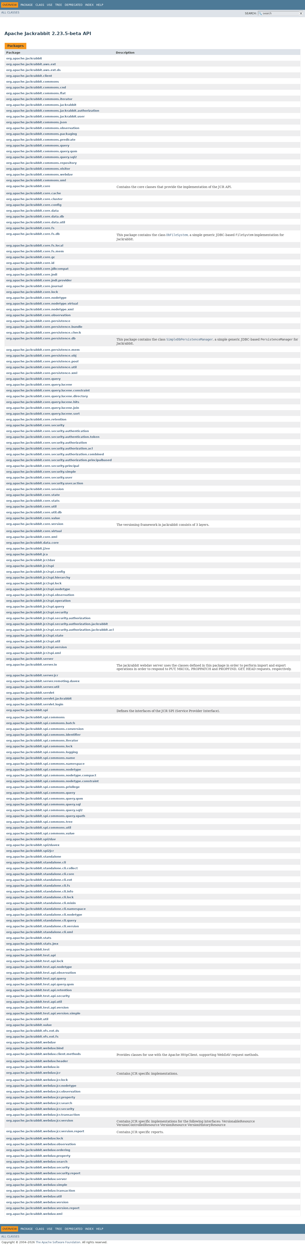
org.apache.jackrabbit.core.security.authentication (47, 431)
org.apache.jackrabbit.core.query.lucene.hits (42, 402)
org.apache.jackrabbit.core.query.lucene (39, 384)
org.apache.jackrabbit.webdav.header (37, 1061)
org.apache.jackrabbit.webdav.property (38, 1155)
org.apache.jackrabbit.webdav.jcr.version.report (45, 1131)
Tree (58, 4)
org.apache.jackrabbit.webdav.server (36, 1179)
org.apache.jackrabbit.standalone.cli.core (40, 874)
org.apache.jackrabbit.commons (32, 81)
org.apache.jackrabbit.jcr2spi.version (36, 647)
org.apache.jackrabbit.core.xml (31, 537)
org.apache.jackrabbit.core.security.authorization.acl (49, 448)
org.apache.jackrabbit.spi (27, 710)
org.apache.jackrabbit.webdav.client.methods (43, 1054)
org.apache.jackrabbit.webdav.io (32, 1067)
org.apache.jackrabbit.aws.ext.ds (33, 70)
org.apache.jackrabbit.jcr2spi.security (37, 612)
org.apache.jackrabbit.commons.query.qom (41, 151)
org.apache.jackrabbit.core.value (33, 518)
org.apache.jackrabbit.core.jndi (31, 274)
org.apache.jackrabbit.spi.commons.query (40, 792)
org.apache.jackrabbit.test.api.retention (39, 990)
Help (99, 4)
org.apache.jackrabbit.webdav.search (36, 1161)
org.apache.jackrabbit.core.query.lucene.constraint (48, 390)
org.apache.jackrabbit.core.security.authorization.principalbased (59, 460)
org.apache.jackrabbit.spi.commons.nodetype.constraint (52, 781)
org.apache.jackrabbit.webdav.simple (36, 1184)
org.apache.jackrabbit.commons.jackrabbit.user (45, 116)
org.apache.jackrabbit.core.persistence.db (40, 338)
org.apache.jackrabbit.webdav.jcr (33, 1072)
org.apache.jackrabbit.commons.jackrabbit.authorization (52, 110)
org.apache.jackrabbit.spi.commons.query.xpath (45, 816)
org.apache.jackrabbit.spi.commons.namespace (45, 763)
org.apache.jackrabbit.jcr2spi (30, 566)
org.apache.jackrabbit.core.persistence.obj (41, 355)
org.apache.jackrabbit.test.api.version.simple (43, 1013)
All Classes (10, 12)
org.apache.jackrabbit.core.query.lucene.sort (43, 413)
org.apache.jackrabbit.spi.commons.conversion (45, 729)
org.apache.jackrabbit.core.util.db (34, 512)
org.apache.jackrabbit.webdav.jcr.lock (37, 1080)
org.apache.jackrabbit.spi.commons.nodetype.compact (51, 775)
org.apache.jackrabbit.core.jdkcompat (37, 268)
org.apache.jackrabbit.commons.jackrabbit (41, 105)
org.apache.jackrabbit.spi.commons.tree (39, 821)
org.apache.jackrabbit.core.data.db (35, 216)
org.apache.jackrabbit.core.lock (32, 292)
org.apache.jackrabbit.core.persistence (38, 321)
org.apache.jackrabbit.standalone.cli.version (42, 926)
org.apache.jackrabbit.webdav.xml (34, 1214)
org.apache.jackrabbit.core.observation (38, 315)
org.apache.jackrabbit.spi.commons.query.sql (43, 804)
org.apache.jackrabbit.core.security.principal (42, 466)
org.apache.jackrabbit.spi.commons (35, 717)
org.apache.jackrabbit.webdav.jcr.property (40, 1097)
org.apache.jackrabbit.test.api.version (37, 1007)
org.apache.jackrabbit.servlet (30, 692)
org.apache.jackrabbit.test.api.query (36, 978)
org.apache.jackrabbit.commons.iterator (39, 99)
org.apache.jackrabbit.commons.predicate (40, 139)
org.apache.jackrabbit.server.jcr (32, 675)
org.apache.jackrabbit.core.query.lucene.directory (47, 396)
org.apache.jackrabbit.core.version (34, 524)
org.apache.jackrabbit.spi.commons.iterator (42, 740)
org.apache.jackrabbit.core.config (33, 205)
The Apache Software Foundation (58, 1242)
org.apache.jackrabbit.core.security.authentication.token (52, 437)
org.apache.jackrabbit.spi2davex (32, 845)
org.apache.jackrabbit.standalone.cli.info (39, 891)
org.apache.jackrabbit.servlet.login (34, 704)
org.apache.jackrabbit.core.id (30, 263)
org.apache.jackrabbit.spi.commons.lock (39, 746)
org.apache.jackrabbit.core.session (35, 489)
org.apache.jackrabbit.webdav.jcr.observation (43, 1091)
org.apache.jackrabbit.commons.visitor (38, 168)
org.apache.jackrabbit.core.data (32, 210)
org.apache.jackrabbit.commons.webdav (39, 174)
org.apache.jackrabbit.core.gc (30, 257)
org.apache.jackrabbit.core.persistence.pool (42, 361)
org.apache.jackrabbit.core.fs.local (34, 245)
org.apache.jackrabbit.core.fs (30, 228)
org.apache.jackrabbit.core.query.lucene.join (42, 407)
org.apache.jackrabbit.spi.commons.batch (40, 723)
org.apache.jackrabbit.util (27, 1019)
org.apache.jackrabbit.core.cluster (34, 199)
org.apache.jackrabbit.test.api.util (34, 1001)
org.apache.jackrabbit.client (29, 75)
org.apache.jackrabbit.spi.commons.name (40, 758)
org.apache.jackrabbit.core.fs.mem (35, 251)
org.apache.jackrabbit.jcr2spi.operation (38, 600)
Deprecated (73, 4)
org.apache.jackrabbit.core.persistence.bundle (44, 326)
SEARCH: (251, 13)
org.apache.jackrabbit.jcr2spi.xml (33, 653)
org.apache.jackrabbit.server (29, 658)
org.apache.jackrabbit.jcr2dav (30, 560)
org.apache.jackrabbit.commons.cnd (36, 87)
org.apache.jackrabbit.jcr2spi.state (34, 635)
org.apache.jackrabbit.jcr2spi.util (33, 641)
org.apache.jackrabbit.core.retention (36, 419)
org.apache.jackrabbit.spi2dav (31, 839)
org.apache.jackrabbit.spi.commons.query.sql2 (44, 810)
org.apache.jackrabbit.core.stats (33, 500)
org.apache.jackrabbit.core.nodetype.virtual (42, 303)
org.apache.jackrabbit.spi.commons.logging (42, 752)
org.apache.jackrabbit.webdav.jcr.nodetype (41, 1085)
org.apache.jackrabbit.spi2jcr (30, 850)
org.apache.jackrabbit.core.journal (34, 286)
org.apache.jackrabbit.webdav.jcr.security (40, 1109)
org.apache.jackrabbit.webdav (31, 1042)
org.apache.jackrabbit (24, 58)
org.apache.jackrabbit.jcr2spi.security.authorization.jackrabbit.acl (60, 629)
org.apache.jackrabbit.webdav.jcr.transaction (43, 1114)
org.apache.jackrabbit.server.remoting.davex (42, 681)
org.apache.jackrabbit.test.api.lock (34, 961)
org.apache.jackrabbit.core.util (31, 506)
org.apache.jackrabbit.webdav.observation (41, 1144)
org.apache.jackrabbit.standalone (33, 856)
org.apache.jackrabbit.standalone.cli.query (41, 920)
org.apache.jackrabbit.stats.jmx (32, 943)
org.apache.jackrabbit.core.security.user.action (44, 483)
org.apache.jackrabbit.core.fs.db (33, 234)
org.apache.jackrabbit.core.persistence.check (43, 332)
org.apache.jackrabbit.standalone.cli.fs (38, 885)
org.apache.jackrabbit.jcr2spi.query (35, 606)
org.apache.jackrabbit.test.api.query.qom (40, 984)
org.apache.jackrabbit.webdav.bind (34, 1048)
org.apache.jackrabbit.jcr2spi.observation (40, 595)
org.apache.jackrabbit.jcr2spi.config (35, 571)
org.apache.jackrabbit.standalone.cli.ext (39, 879)
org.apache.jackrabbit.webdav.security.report (43, 1173)
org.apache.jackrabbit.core (28, 186)
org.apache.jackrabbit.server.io (31, 664)
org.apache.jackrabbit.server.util (32, 687)
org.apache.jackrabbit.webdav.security (37, 1167)
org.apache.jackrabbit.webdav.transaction (40, 1190)
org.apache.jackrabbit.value (29, 1025)
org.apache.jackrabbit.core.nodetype (36, 297)
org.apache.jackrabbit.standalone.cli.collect (42, 868)
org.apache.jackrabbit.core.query (33, 378)
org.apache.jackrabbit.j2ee (28, 548)
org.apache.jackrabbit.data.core (32, 542)
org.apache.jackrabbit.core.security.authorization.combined (55, 454)
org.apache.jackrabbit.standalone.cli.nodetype (44, 914)
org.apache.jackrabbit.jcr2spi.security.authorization (48, 618)
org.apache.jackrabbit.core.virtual (34, 531)
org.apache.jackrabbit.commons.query (37, 145)
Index (89, 4)
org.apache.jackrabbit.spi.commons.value (40, 833)
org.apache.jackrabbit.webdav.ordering (38, 1150)
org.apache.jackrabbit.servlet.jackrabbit (39, 698)
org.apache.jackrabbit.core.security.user (39, 477)
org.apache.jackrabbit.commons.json (36, 122)
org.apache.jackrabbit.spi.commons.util (38, 827)
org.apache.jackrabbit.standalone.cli (36, 862)
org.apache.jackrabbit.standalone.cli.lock (40, 897)
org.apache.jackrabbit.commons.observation (42, 128)
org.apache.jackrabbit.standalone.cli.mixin (41, 903)
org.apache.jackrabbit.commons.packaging (41, 134)
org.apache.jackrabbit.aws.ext (31, 64)
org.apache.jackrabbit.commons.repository (41, 163)
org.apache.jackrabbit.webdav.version (37, 1202)
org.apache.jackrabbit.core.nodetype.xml (39, 309)
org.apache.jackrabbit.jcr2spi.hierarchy (38, 577)
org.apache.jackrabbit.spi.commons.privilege (43, 787)
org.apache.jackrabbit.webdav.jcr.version (39, 1120)
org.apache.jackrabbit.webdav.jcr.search (39, 1103)
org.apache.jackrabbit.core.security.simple (41, 471)
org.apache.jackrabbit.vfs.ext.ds (32, 1030)
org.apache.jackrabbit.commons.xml (36, 180)
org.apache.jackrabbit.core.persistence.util (41, 367)
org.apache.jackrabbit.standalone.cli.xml (39, 932)
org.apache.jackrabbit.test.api (31, 955)
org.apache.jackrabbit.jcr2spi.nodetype (38, 589)
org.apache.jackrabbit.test (28, 949)
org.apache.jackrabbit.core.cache (33, 193)
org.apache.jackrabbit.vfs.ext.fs (32, 1036)
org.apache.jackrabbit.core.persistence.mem (43, 349)
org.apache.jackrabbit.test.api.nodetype (39, 967)
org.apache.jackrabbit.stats (28, 938)
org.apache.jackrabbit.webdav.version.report (42, 1208)
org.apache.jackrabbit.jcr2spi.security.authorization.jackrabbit (57, 624)
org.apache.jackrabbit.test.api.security (38, 996)
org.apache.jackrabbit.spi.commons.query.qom (44, 798)
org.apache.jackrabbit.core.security (35, 425)
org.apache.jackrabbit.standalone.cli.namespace (46, 909)
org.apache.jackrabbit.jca (27, 554)
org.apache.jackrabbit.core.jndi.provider (39, 280)
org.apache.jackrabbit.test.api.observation (41, 972)
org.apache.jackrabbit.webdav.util (34, 1196)
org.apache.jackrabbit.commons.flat (36, 93)
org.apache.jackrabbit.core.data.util (35, 222)
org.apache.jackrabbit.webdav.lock (34, 1138)
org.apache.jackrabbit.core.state (33, 495)
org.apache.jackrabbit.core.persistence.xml (41, 373)
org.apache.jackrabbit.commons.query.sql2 (41, 157)
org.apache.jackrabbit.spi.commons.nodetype (43, 769)
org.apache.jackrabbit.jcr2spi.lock (34, 583)
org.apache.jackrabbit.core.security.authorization (46, 442)
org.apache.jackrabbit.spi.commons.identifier (43, 734)
